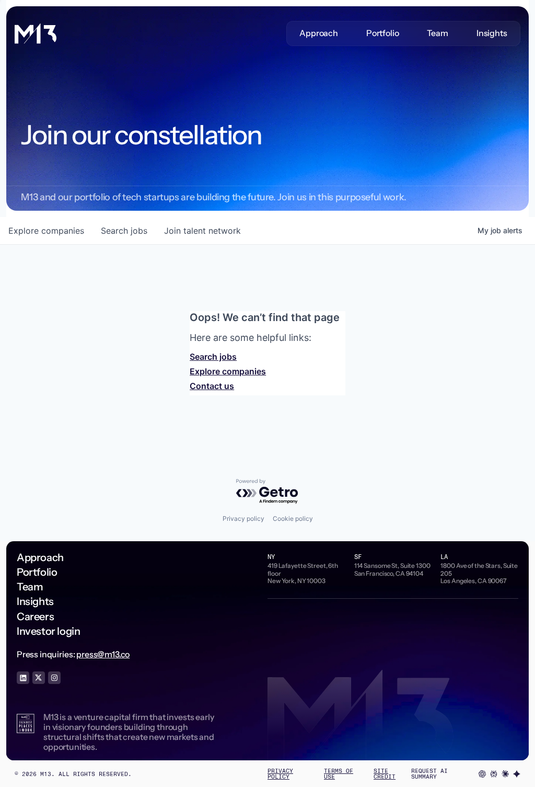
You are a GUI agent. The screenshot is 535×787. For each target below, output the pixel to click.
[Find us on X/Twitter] (38, 677)
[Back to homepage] (35, 33)
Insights (491, 33)
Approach (318, 33)
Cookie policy (293, 518)
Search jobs (213, 356)
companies (46, 230)
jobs (124, 230)
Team (437, 33)
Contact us (212, 386)
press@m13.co (103, 654)
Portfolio (382, 33)
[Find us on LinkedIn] (23, 677)
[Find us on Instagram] (54, 677)
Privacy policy (243, 518)
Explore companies (228, 371)
